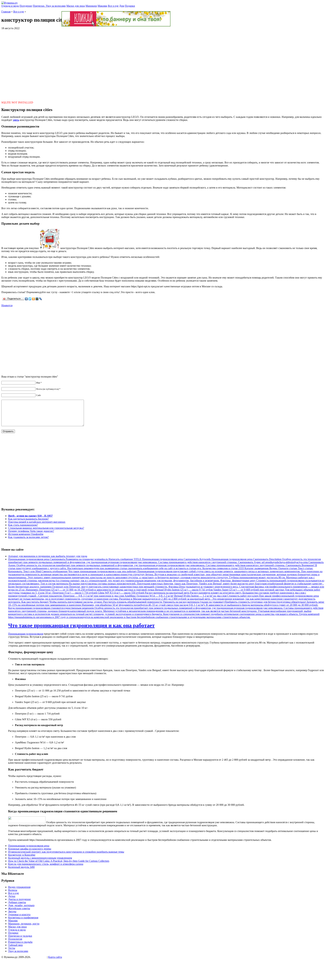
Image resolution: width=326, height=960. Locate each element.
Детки (11, 896)
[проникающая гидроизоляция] (27, 822)
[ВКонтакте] (26, 299)
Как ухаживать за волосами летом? (28, 537)
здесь (16, 119)
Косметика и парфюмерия (23, 917)
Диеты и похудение (19, 899)
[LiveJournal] (40, 299)
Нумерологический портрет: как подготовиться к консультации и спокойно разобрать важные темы (66, 851)
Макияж (102, 5)
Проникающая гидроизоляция (25, 633)
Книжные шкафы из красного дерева (29, 848)
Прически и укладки (20, 935)
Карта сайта (55, 957)
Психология (15, 938)
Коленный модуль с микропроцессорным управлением (40, 857)
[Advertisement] (163, 64)
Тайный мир (15, 945)
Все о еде (113, 5)
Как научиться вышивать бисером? (28, 518)
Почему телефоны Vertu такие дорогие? (31, 531)
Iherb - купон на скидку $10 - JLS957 (30, 515)
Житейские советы (19, 908)
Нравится (6, 305)
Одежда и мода (10, 5)
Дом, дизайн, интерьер (21, 905)
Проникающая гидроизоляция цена (28, 845)
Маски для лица (75, 5)
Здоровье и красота (19, 914)
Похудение (26, 5)
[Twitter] (30, 299)
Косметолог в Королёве (21, 854)
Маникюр (91, 5)
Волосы (12, 890)
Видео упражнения (19, 887)
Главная (6, 11)
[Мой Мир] (37, 299)
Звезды (12, 911)
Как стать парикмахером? (23, 524)
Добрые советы (17, 902)
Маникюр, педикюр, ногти (23, 923)
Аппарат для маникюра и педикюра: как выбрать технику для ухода (47, 556)
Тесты (11, 948)
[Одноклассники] (33, 299)
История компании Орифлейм (25, 534)
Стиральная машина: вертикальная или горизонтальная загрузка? (46, 528)
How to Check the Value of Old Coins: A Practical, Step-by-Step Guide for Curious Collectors (58, 860)
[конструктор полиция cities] (49, 248)
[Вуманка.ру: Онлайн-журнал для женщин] (9, 2)
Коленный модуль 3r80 (21, 867)
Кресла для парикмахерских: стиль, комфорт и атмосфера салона (45, 864)
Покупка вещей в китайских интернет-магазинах (36, 521)
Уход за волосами (18, 951)
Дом (121, 5)
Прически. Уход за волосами (49, 5)
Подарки (130, 5)
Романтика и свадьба (20, 942)
